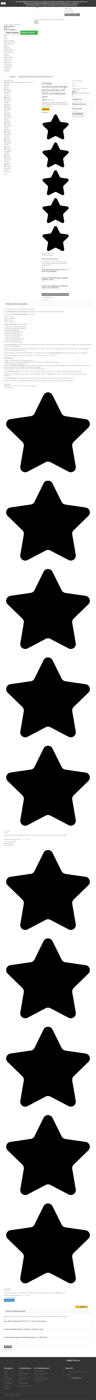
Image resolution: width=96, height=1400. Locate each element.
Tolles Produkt (8, 1290)
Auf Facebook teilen (47, 255)
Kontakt (21, 1371)
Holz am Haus (8, 61)
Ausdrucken (45, 300)
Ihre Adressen (38, 1376)
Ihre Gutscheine (38, 1381)
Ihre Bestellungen (39, 1371)
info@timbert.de (76, 1378)
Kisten (5, 37)
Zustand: (44, 100)
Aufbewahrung (8, 66)
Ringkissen (7, 47)
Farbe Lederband (77, 108)
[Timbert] (17, 12)
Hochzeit (6, 45)
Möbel (5, 39)
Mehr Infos (46, 109)
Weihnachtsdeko (8, 57)
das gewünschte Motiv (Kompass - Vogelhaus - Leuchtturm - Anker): (55, 278)
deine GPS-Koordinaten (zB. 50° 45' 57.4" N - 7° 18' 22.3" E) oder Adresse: (55, 270)
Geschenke (7, 69)
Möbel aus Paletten (9, 40)
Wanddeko (7, 55)
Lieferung (22, 1376)
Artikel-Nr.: (45, 97)
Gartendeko (7, 62)
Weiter (5, 174)
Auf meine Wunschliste (78, 116)
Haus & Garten (8, 59)
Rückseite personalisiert (79, 104)
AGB (20, 1381)
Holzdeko (6, 54)
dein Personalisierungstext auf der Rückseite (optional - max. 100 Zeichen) (55, 286)
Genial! (6, 832)
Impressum (22, 1378)
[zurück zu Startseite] (6, 77)
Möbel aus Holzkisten (10, 42)
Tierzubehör (7, 67)
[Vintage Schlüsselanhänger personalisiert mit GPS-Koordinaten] (21, 92)
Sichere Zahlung (24, 1373)
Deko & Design (8, 52)
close (3, 3)
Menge (74, 91)
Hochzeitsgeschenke (9, 50)
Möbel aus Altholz (9, 44)
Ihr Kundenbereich (41, 1368)
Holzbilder (6, 71)
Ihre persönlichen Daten (41, 1378)
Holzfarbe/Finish (77, 99)
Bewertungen (7, 384)
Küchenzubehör (8, 64)
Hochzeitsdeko (8, 49)
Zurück (6, 87)
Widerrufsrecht (23, 1383)
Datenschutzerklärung (25, 1385)
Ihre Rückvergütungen (40, 1373)
